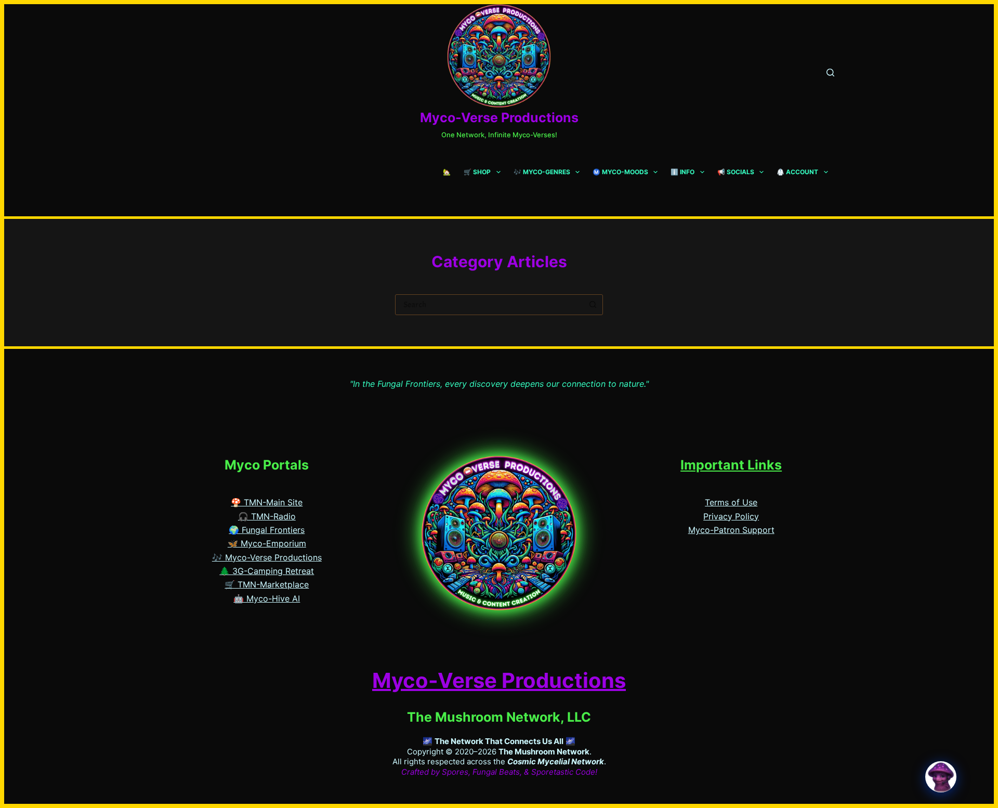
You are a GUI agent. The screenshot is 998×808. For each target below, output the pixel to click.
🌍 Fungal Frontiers (267, 530)
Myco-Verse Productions (499, 117)
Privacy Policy (731, 516)
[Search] (830, 72)
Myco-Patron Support (731, 530)
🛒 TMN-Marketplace (267, 584)
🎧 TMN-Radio (267, 516)
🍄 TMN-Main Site (267, 502)
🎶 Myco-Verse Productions (267, 557)
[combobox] (489, 304)
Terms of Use (731, 502)
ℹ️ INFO (682, 172)
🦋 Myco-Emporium (267, 543)
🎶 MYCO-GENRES (542, 172)
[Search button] (592, 305)
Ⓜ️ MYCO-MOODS (620, 172)
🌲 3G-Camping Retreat (266, 571)
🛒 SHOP (477, 172)
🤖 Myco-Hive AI (266, 598)
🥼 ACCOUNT (797, 172)
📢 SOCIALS (735, 172)
